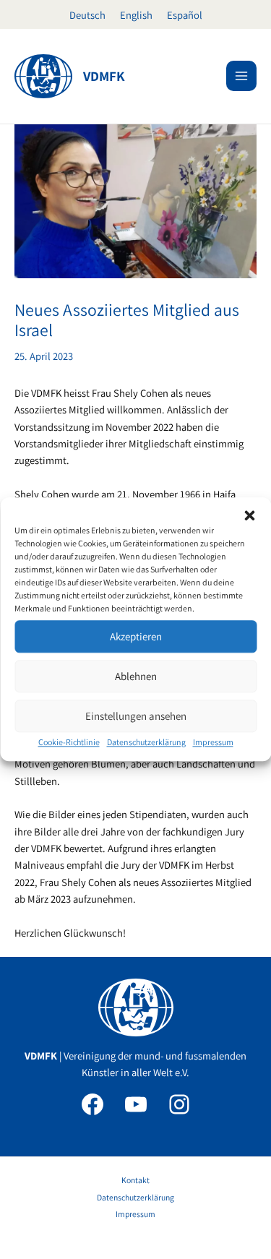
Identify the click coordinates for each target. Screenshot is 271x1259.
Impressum (213, 741)
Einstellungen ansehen (135, 716)
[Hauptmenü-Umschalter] (241, 76)
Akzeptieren (136, 636)
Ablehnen (136, 676)
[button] (249, 515)
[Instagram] (179, 1104)
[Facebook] (92, 1104)
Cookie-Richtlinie (69, 741)
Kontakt (135, 1179)
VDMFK (104, 76)
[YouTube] (136, 1104)
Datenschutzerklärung (146, 741)
